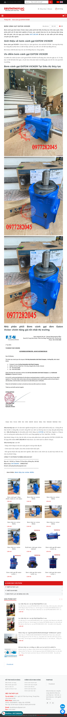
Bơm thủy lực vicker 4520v (14, 548)
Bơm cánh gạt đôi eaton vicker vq (53, 548)
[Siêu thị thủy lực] (18, 9)
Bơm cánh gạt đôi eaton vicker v (13, 573)
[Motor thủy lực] (10, 638)
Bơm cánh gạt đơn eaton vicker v (53, 573)
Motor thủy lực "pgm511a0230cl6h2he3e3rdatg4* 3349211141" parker (39, 633)
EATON (41, 432)
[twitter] (47, 703)
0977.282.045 (34, 34)
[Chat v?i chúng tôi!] (62, 711)
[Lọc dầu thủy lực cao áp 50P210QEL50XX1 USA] (10, 624)
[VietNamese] (57, 1)
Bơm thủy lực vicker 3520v (33, 523)
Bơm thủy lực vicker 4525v (53, 498)
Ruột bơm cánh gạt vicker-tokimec (33, 548)
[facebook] (50, 703)
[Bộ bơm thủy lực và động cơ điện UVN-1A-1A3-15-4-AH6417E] (10, 653)
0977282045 (15, 463)
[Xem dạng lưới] (59, 26)
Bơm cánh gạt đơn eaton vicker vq (33, 573)
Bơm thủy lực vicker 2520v (53, 523)
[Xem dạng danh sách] (62, 26)
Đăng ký (50, 9)
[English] (61, 1)
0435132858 (11, 709)
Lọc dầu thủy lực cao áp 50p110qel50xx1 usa (32, 604)
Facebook (10, 664)
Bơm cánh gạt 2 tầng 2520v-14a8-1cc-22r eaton (14, 498)
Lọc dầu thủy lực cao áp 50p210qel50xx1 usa (32, 618)
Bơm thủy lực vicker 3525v (14, 523)
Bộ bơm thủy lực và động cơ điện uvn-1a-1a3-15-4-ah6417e (37, 647)
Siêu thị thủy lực (42, 715)
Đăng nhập (43, 9)
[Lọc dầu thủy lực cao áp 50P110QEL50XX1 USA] (10, 609)
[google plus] (53, 703)
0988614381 (16, 700)
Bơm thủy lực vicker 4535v (24, 472)
